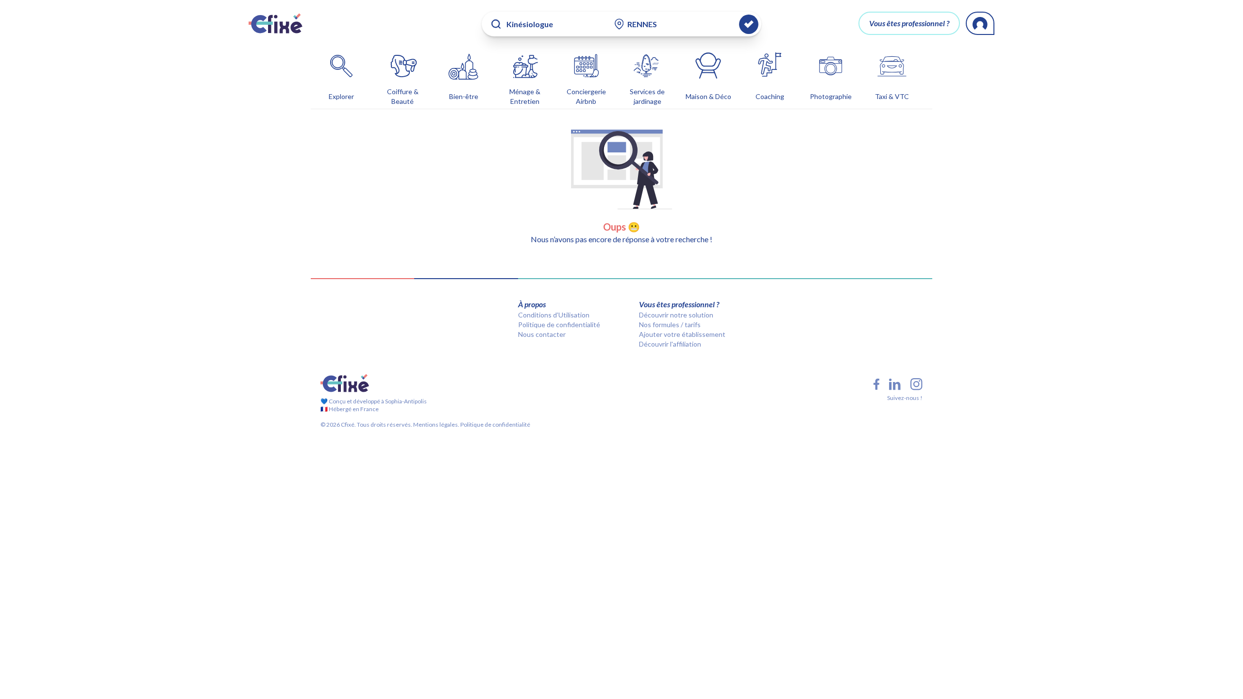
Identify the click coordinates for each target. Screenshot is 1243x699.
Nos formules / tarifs (670, 324)
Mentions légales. (435, 424)
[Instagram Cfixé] (916, 384)
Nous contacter (542, 334)
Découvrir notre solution (676, 315)
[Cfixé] (275, 23)
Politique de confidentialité (559, 324)
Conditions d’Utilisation (553, 315)
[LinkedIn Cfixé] (895, 384)
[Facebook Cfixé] (876, 384)
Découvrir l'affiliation (670, 344)
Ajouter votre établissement (682, 334)
